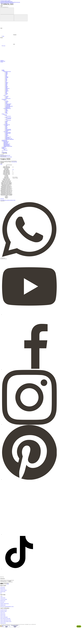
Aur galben (6, 96)
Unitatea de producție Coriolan (8, 146)
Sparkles (6, 83)
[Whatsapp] (29, 256)
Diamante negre (7, 107)
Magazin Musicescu (6, 144)
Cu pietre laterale (7, 105)
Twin (6, 80)
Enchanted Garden (8, 133)
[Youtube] (29, 314)
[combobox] (4, 7)
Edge (6, 75)
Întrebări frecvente (2, 600)
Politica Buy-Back (2, 614)
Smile (6, 85)
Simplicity (6, 82)
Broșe (6, 122)
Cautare (1, 6)
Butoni (6, 123)
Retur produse (2, 602)
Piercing (6, 121)
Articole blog (2, 198)
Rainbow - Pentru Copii (8, 138)
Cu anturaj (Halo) (7, 104)
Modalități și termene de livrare (4, 603)
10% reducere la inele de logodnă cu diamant (6, 1)
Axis (6, 94)
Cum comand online (14, 161)
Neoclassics (7, 90)
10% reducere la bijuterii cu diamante (5, 0)
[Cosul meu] (6, 68)
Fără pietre (6, 130)
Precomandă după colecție (7, 71)
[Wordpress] (29, 534)
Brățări (6, 119)
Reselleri (3, 147)
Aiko (6, 111)
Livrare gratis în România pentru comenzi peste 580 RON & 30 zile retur (10, 2)
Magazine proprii (2, 588)
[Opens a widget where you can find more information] (78, 626)
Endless (6, 87)
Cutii (4, 149)
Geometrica (7, 135)
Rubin (6, 126)
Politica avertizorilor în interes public (5, 618)
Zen (6, 81)
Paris (6, 78)
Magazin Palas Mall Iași (7, 145)
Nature (6, 91)
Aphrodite (6, 110)
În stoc (5, 95)
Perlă (6, 128)
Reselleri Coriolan (2, 591)
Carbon (6, 73)
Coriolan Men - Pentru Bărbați (9, 139)
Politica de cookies (2, 615)
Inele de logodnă (4, 99)
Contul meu (2, 60)
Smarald (6, 127)
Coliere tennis (9, 118)
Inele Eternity (9, 116)
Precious (6, 89)
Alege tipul (5, 114)
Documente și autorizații (3, 609)
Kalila (6, 112)
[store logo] (7, 4)
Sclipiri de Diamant (8, 132)
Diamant (6, 125)
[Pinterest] (29, 479)
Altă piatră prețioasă (8, 129)
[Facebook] (29, 369)
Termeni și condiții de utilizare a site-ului (5, 621)
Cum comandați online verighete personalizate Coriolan (7, 200)
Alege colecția (6, 131)
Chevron (6, 93)
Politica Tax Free (2, 612)
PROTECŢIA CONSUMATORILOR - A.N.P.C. (7, 606)
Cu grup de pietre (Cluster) (9, 106)
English (3, 36)
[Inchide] (21, 17)
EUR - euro (3, 45)
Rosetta (6, 134)
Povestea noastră (2, 587)
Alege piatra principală (7, 124)
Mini (6, 92)
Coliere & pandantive (8, 117)
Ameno (6, 72)
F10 (13, 169)
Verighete (3, 70)
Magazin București (6, 141)
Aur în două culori (7, 98)
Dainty (6, 136)
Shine (6, 84)
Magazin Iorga (6, 143)
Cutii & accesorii (4, 148)
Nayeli (6, 109)
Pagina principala (4, 152)
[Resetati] (7, 17)
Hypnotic (6, 77)
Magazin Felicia (6, 142)
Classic (6, 74)
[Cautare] (7, 11)
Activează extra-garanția (3, 599)
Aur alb (6, 100)
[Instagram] (29, 424)
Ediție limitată (7, 137)
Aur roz (6, 97)
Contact (1, 596)
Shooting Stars (7, 88)
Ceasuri (6, 120)
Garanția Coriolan (2, 597)
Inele (6, 115)
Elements (6, 86)
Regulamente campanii (3, 611)
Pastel (6, 79)
